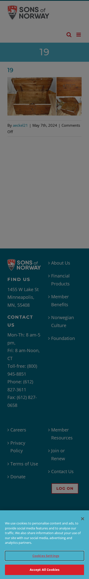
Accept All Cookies (44, 569)
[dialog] (44, 544)
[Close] (82, 519)
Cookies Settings (45, 555)
